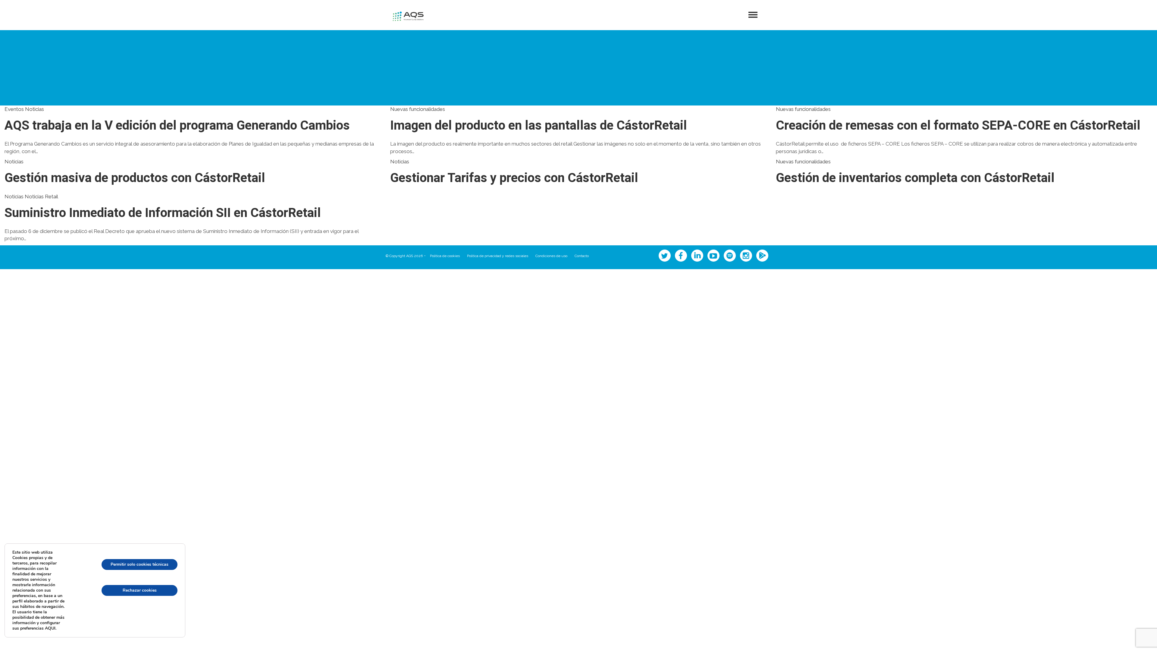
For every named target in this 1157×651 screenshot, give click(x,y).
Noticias (34, 109)
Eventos (14, 109)
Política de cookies (445, 256)
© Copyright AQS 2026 (404, 256)
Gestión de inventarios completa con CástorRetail (915, 178)
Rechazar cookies (140, 590)
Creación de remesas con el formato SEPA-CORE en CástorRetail (958, 125)
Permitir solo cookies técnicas (139, 564)
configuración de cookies (139, 616)
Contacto (582, 256)
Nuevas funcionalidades (417, 109)
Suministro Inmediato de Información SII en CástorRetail (163, 213)
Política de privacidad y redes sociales (497, 256)
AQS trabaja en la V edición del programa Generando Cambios (177, 125)
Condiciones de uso (551, 256)
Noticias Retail (41, 196)
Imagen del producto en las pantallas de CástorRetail (538, 125)
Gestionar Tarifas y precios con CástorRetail (514, 178)
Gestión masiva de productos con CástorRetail (135, 178)
